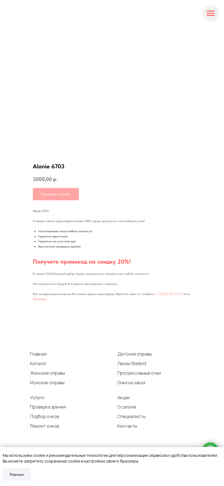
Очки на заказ (131, 383)
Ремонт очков (44, 426)
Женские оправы (47, 373)
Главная (38, 354)
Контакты (127, 426)
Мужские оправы (47, 383)
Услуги (37, 398)
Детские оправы (134, 354)
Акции (123, 398)
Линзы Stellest (131, 363)
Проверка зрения (48, 407)
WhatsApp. (40, 299)
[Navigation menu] (210, 13)
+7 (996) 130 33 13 (168, 294)
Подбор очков (44, 416)
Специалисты (131, 416)
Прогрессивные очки (139, 373)
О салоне (126, 407)
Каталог (38, 363)
